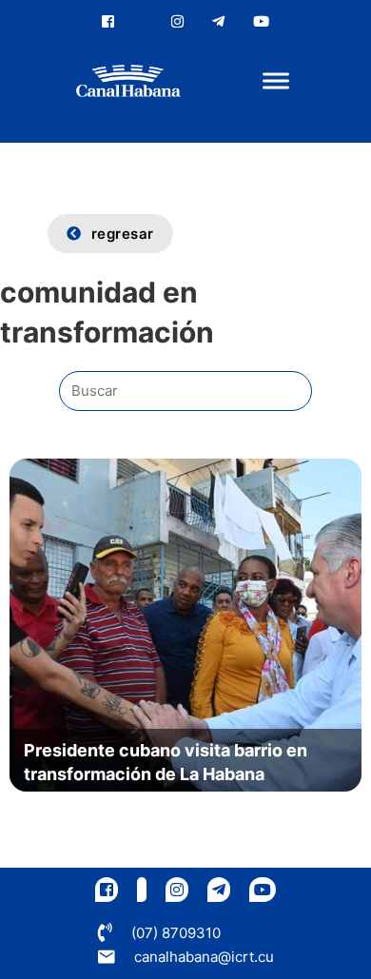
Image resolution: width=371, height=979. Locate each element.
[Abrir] (276, 81)
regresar (122, 234)
